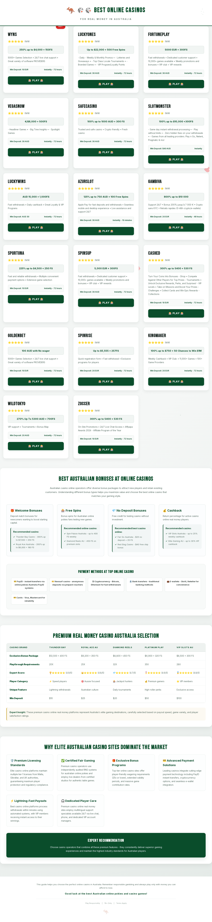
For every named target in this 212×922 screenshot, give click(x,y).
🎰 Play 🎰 (35, 80)
